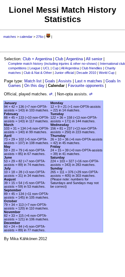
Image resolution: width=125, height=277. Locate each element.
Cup (55, 68)
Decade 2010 (86, 72)
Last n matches (88, 81)
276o (39, 36)
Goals (50, 81)
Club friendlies (92, 68)
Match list (33, 81)
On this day (34, 85)
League (34, 68)
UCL (46, 68)
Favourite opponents (86, 85)
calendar (26, 36)
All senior (94, 59)
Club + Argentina (37, 59)
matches (9, 36)
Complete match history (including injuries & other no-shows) (52, 63)
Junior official (64, 72)
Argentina (74, 59)
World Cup (106, 72)
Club (59, 59)
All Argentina (70, 68)
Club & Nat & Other (38, 72)
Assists (65, 81)
